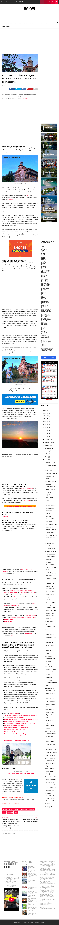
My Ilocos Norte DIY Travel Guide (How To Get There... (50, 779)
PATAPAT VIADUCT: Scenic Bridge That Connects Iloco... (51, 752)
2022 (45, 422)
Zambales (43, 346)
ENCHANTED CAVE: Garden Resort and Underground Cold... (49, 648)
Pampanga (44, 323)
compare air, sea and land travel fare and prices (23, 617)
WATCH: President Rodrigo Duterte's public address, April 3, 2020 (32, 875)
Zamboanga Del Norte (47, 348)
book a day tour (28, 633)
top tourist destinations (27, 488)
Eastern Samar (45, 288)
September (48, 448)
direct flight (16, 603)
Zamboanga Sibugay (46, 350)
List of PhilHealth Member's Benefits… (48, 373)
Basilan (43, 257)
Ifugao (43, 291)
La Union (43, 298)
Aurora (43, 255)
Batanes (43, 259)
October (47, 445)
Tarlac (42, 344)
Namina (37, 922)
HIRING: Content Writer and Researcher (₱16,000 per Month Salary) (32, 901)
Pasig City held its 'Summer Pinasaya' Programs (51, 465)
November (48, 442)
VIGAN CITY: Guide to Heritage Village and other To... (50, 787)
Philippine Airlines (14, 605)
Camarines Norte (45, 270)
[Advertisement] (29, 16)
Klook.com (5, 516)
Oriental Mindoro (45, 320)
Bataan (43, 258)
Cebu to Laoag (8, 621)
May (46, 460)
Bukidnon (43, 266)
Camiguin (43, 272)
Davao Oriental (45, 285)
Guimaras (43, 289)
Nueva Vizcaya (45, 318)
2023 (45, 419)
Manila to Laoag (8, 619)
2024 (45, 416)
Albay (42, 252)
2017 (45, 436)
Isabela (43, 296)
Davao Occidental (46, 284)
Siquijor (43, 333)
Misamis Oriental (45, 310)
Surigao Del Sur (45, 343)
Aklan (42, 250)
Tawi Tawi (43, 345)
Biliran (43, 263)
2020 (45, 427)
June (46, 457)
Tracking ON (53, 398)
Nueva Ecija (44, 317)
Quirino (43, 327)
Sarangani (44, 332)
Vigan (32, 773)
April (46, 804)
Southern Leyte (45, 337)
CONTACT (11, 886)
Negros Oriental (45, 314)
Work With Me (20, 1)
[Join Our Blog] (56, 2)
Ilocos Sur (43, 293)
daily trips (32, 592)
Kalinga (43, 297)
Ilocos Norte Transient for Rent (26, 799)
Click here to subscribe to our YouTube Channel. (14, 805)
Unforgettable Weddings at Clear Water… (49, 377)
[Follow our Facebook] (45, 2)
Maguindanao (44, 305)
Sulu (42, 340)
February (48, 807)
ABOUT (8, 885)
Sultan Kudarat (45, 339)
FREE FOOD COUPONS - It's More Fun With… (48, 391)
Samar (43, 331)
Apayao (43, 254)
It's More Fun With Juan (28, 922)
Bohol (42, 265)
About (7, 1)
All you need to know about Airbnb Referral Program (51, 527)
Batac (8, 773)
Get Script (45, 398)
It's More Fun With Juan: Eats (49, 368)
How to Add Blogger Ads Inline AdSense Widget (50, 484)
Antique (43, 253)
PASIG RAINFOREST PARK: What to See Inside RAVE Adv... (50, 635)
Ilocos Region (24, 809)
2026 (45, 410)
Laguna (43, 300)
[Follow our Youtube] (42, 2)
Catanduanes (44, 275)
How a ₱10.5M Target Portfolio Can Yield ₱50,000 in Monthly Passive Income (32, 894)
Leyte (42, 304)
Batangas (43, 261)
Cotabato (43, 280)
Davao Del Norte (45, 281)
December (48, 439)
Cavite (43, 276)
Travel (15, 812)
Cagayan (10, 199)
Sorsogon (43, 335)
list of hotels (27, 500)
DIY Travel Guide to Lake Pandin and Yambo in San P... (50, 546)
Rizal (42, 328)
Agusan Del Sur (45, 249)
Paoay (28, 773)
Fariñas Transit (23, 592)
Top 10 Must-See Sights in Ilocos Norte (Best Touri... (50, 771)
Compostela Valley (46, 279)
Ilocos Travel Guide (14, 713)
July (46, 454)
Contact (13, 1)
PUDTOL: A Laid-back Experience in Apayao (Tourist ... (51, 605)
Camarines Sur (45, 271)
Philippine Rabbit (12, 592)
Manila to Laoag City (19, 597)
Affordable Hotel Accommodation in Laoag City (20, 506)
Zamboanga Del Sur (46, 349)
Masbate (43, 307)
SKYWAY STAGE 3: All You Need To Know (32, 880)
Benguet (43, 262)
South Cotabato (45, 336)
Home (3, 1)
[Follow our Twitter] (53, 2)
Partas (11, 590)
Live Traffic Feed (49, 362)
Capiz (42, 274)
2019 (45, 430)
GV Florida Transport (19, 590)
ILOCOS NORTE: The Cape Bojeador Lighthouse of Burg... (50, 495)
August (47, 451)
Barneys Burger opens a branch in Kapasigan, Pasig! (50, 624)
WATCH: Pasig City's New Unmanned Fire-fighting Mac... (51, 575)
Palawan (43, 322)
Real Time (49, 398)
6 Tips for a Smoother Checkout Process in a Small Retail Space (32, 912)
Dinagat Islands (45, 287)
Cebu (42, 278)
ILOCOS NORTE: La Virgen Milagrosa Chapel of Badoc (51, 744)
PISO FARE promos (30, 615)
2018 (45, 433)
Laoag (17, 773)
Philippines (26, 98)
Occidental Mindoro (46, 319)
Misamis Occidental (46, 309)
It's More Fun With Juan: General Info (49, 365)
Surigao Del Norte (46, 341)
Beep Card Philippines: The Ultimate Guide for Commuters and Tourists (32, 869)
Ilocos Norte (24, 96)
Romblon (43, 330)
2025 (45, 413)
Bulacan (43, 267)
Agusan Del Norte (46, 248)
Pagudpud (23, 773)
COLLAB (13, 885)
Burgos (13, 773)
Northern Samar (45, 315)
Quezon (43, 326)
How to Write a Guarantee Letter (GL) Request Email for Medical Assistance (32, 887)
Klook (11, 635)
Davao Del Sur (45, 283)
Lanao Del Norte (45, 301)
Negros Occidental (46, 313)
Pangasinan (44, 324)
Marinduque (44, 306)
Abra (42, 246)
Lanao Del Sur (45, 302)
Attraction (5, 809)
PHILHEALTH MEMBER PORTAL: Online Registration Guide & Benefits (32, 906)
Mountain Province (46, 311)
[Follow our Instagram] (49, 2)
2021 (45, 424)
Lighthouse (31, 809)
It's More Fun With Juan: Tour (49, 371)
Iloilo (42, 294)
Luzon (27, 195)
